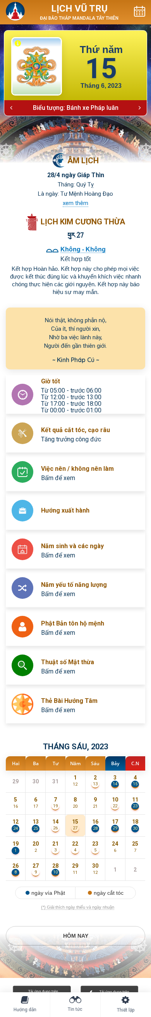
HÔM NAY (75, 936)
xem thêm (75, 203)
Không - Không (83, 249)
